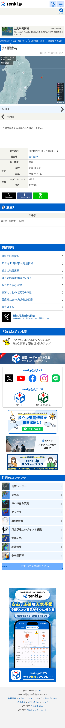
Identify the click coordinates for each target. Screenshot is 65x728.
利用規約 (12, 698)
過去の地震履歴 (10, 270)
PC (40, 690)
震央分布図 (8, 306)
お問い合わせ (33, 702)
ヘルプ (45, 702)
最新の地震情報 (10, 256)
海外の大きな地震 (12, 285)
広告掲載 (21, 702)
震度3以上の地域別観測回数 (17, 299)
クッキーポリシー (49, 698)
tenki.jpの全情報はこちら (35, 566)
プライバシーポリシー (28, 698)
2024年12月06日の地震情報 (17, 263)
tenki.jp (12, 4)
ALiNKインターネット (37, 710)
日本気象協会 (37, 706)
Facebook (25, 197)
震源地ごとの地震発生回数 (17, 292)
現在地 (61, 13)
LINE (40, 197)
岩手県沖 (33, 156)
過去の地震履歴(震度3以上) (17, 278)
